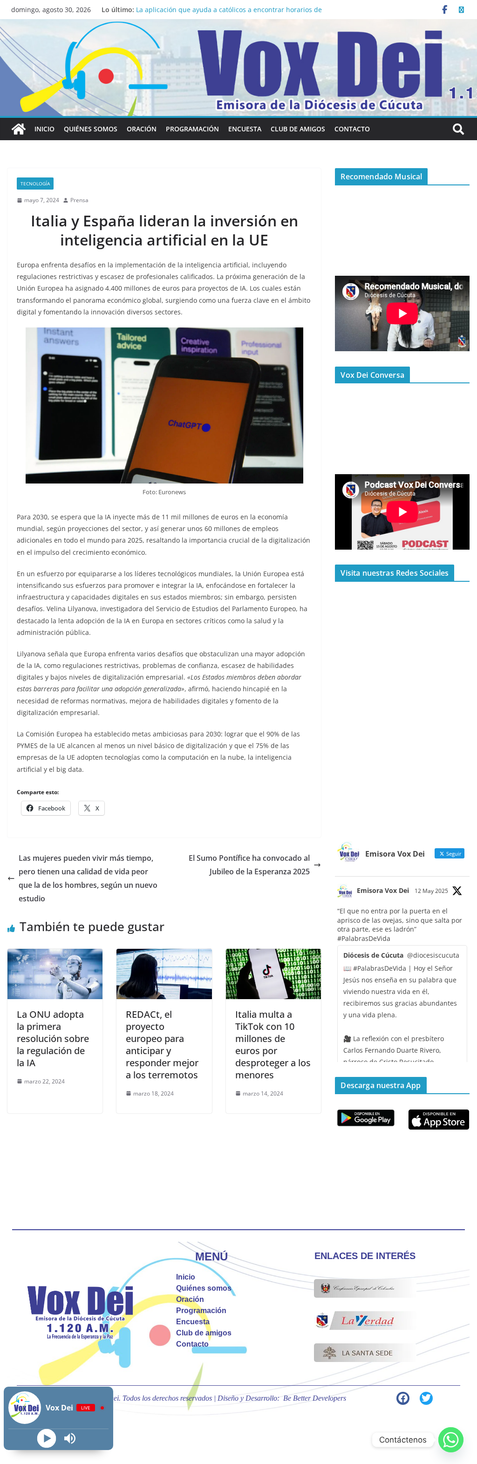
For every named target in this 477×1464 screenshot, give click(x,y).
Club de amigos (298, 128)
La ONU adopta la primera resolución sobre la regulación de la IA (53, 1038)
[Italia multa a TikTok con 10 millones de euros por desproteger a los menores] (273, 955)
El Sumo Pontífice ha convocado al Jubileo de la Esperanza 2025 (249, 865)
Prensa (79, 200)
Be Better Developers (314, 1398)
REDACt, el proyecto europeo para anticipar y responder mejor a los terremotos (162, 1044)
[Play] (47, 1438)
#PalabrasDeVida (363, 938)
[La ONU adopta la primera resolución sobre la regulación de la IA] (54, 955)
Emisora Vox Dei (383, 890)
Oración (142, 128)
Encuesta (244, 128)
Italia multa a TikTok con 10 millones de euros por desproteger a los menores (273, 1044)
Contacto (352, 128)
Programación (192, 128)
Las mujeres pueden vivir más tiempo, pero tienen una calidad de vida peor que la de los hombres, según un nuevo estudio (88, 878)
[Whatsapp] (450, 1439)
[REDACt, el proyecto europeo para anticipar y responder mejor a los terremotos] (163, 955)
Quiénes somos (90, 128)
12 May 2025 (431, 891)
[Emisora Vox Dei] (18, 129)
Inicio (44, 128)
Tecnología (35, 183)
